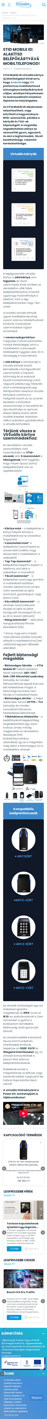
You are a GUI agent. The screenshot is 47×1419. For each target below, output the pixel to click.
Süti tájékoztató (11, 1415)
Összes (7, 1195)
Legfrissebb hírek (18, 1191)
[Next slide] (43, 1168)
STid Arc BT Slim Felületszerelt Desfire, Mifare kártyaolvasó (23, 1163)
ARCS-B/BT (24, 944)
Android (16, 82)
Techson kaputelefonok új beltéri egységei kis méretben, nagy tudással (23, 1225)
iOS (32, 82)
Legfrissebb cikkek (19, 1260)
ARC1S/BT (24, 856)
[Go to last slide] (4, 1168)
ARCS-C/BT (24, 988)
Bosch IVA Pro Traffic (21, 1292)
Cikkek (13, 12)
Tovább (14, 1248)
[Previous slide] (4, 1232)
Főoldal (5, 12)
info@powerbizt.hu (11, 1355)
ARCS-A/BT (24, 900)
